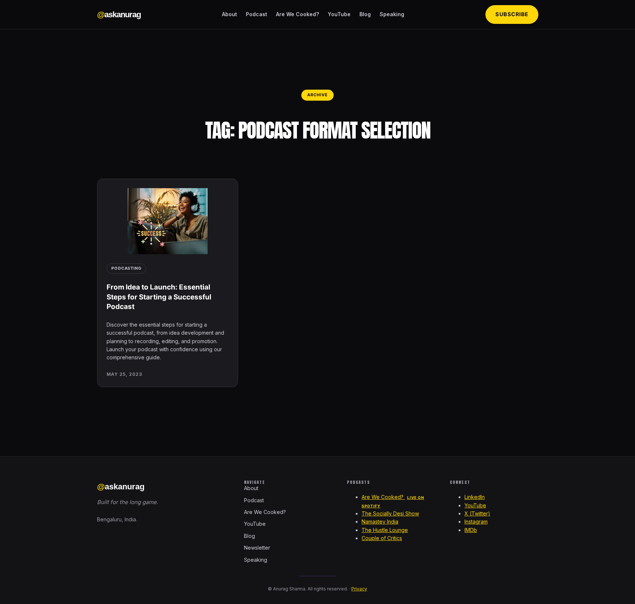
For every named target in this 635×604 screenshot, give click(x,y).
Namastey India (380, 521)
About (229, 14)
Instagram (476, 521)
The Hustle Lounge (385, 530)
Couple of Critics (382, 538)
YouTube (339, 14)
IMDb (470, 530)
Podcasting (126, 268)
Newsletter (257, 547)
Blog (365, 14)
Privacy (359, 589)
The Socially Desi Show (390, 513)
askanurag (119, 14)
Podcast (256, 14)
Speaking (392, 14)
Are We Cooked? (297, 14)
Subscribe (511, 14)
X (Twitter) (477, 513)
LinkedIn (474, 497)
